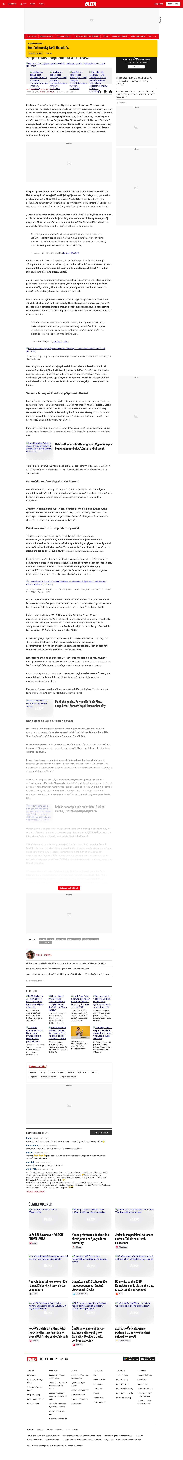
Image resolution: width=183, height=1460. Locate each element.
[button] (131, 1359)
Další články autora (34, 980)
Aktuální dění (37, 1066)
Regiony (33, 1077)
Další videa (120, 102)
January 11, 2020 (71, 253)
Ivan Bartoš (45, 942)
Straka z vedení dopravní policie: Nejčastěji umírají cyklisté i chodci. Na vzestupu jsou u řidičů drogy (135, 94)
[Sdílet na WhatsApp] (109, 91)
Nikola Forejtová (47, 91)
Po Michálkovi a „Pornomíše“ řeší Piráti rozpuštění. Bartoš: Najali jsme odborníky (34, 1015)
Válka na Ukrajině (56, 1072)
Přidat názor (101, 1132)
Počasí (71, 1072)
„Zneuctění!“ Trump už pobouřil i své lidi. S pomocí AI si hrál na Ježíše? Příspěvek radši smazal (68, 974)
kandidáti (60, 939)
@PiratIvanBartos (49, 322)
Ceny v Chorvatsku (68, 1077)
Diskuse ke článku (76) (37, 1132)
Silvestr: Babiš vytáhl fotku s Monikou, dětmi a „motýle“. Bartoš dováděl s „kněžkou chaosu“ (57, 1018)
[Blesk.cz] (91, 4)
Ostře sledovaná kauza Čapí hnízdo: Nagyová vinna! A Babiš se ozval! (57, 968)
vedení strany (74, 939)
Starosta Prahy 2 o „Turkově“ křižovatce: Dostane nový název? (134, 81)
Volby (42, 1072)
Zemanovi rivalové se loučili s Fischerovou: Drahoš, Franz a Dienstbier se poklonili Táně (35, 1049)
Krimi (94, 1072)
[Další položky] (155, 36)
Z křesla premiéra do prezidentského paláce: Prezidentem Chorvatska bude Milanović (102, 1047)
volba (51, 939)
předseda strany (91, 939)
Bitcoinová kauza (48, 1077)
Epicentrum (83, 1072)
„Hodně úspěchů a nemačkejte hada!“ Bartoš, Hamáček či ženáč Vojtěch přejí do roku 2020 (79, 1015)
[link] (41, 1359)
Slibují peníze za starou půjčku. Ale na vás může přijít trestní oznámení (80, 1045)
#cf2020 (77, 245)
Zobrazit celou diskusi (35, 1191)
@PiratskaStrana (95, 322)
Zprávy (33, 1072)
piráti (42, 939)
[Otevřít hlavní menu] (3, 4)
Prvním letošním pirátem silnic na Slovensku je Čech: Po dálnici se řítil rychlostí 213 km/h (58, 1047)
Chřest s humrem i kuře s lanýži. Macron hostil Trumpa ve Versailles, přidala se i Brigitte (66, 963)
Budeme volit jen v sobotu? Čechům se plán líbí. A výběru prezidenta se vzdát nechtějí (102, 1015)
